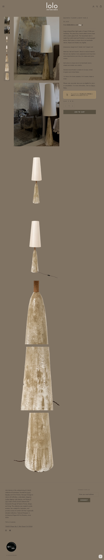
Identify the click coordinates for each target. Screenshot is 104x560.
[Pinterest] (72, 101)
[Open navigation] (3, 6)
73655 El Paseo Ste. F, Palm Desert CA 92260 (18, 526)
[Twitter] (70, 101)
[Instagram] (6, 530)
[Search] (97, 6)
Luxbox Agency (9, 499)
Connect (84, 500)
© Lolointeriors (11, 555)
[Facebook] (68, 101)
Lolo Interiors (18, 499)
